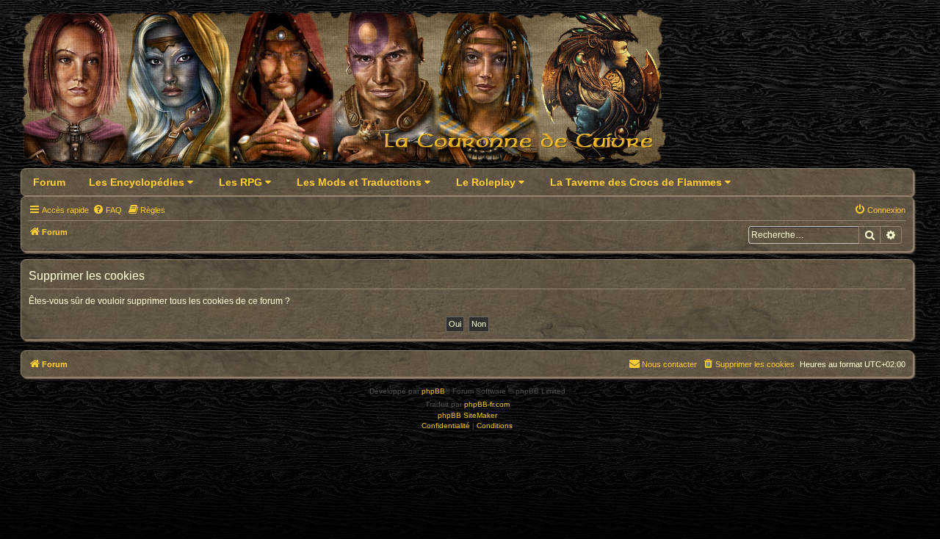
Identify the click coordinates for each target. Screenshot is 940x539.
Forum (49, 182)
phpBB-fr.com (487, 404)
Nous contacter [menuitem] (669, 364)
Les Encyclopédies (138, 182)
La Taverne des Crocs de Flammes (637, 182)
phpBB (433, 391)
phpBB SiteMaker (467, 415)
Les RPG (242, 182)
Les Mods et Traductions (360, 182)
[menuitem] (107, 210)
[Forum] (352, 93)
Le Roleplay (487, 182)
